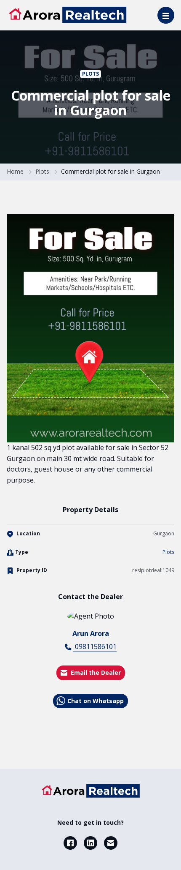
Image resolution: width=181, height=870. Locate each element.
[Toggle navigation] (165, 15)
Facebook (70, 843)
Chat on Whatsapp (95, 701)
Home (15, 171)
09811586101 (95, 646)
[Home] (90, 791)
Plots (90, 73)
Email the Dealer (96, 672)
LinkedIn (90, 843)
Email (110, 843)
